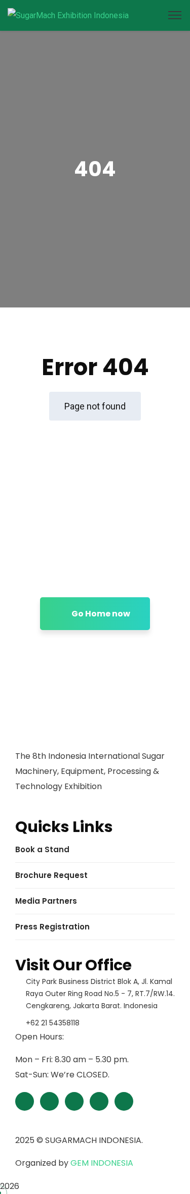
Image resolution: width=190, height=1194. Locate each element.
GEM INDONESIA (101, 1163)
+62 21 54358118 (53, 1023)
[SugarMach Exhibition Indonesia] (68, 15)
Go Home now (100, 613)
